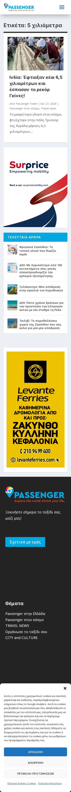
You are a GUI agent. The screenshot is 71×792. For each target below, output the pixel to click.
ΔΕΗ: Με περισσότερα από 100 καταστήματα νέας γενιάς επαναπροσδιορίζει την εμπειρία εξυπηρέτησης (40, 270)
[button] (65, 688)
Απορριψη (35, 763)
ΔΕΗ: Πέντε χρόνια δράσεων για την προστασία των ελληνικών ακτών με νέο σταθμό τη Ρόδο (41, 306)
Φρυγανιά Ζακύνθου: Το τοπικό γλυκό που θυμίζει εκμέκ (37, 250)
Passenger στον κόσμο (24, 108)
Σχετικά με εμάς (25, 542)
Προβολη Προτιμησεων (35, 773)
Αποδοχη (35, 752)
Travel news (48, 108)
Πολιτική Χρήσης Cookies (21, 783)
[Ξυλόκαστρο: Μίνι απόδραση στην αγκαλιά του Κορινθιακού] (12, 289)
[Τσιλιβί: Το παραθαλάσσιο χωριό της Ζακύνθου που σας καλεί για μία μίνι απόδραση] (12, 323)
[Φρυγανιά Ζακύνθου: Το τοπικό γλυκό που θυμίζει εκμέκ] (12, 250)
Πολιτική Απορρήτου (50, 783)
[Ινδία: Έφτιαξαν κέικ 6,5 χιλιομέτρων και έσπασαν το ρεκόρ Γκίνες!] (35, 53)
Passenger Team (26, 103)
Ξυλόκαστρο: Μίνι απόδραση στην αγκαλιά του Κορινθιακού (41, 288)
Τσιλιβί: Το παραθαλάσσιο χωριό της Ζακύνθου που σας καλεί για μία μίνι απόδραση (40, 324)
